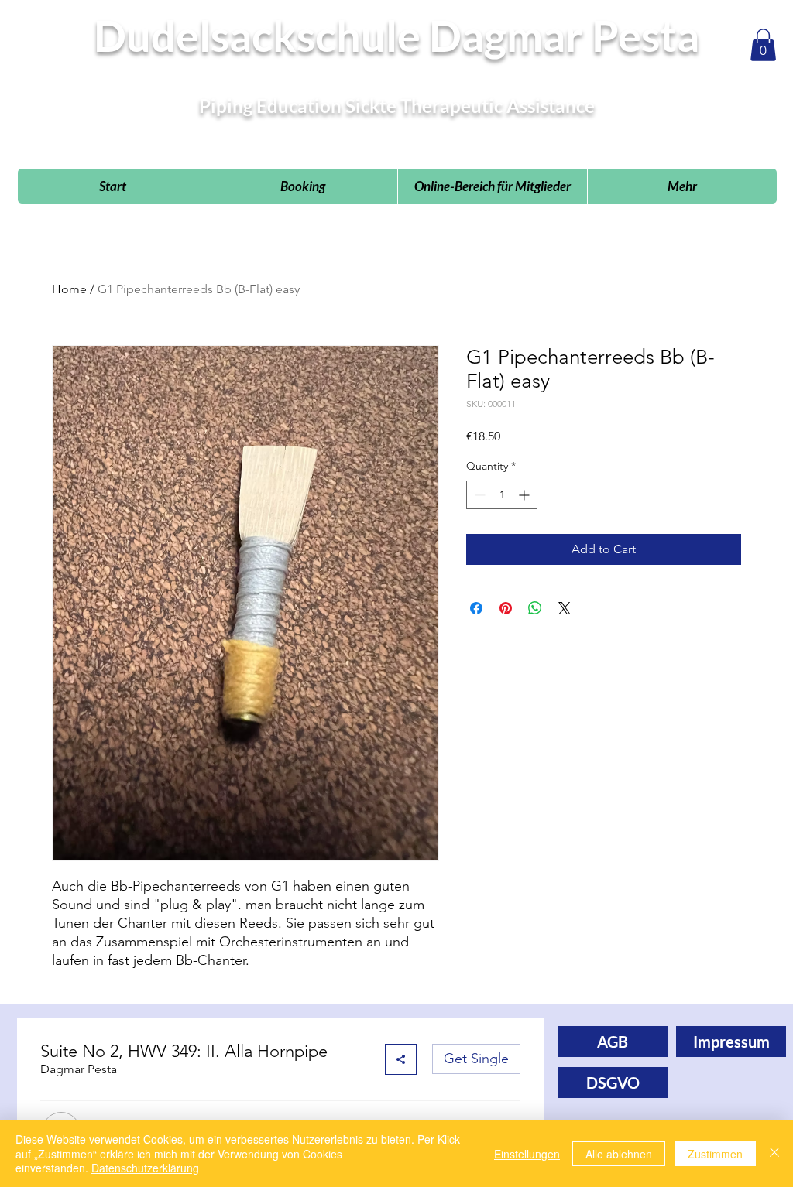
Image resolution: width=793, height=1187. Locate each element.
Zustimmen (715, 1153)
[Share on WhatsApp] (535, 608)
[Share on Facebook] (476, 608)
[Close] (774, 1153)
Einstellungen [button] (527, 1153)
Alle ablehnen (618, 1153)
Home (69, 289)
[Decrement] (478, 494)
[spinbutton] (502, 494)
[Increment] (525, 494)
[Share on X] (564, 608)
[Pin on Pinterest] (505, 608)
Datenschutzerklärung (145, 1167)
